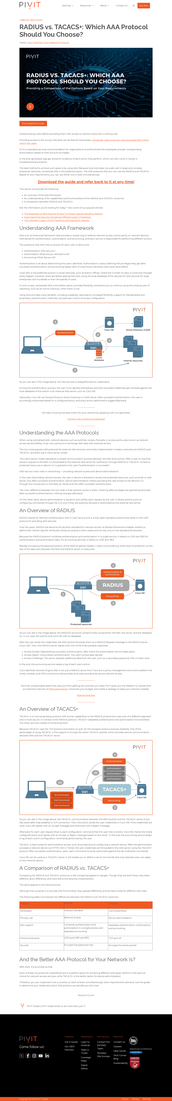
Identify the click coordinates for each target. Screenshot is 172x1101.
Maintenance (87, 1037)
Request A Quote (86, 995)
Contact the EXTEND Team (103, 1045)
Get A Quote (71, 1042)
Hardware (69, 1037)
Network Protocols (59, 42)
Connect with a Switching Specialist (86, 419)
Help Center (119, 1051)
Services (66, 5)
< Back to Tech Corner (31, 20)
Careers (117, 1046)
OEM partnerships (58, 689)
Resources (85, 5)
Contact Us (122, 5)
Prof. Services (103, 1037)
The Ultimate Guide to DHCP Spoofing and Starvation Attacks (56, 220)
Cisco (46, 42)
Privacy (135, 1099)
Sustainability (120, 1063)
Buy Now (143, 5)
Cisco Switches (35, 42)
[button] (134, 5)
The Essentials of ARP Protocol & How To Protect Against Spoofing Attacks (63, 214)
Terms (125, 1099)
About (103, 5)
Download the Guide (33, 123)
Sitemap (147, 1099)
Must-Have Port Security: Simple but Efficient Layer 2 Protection (57, 217)
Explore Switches (86, 695)
